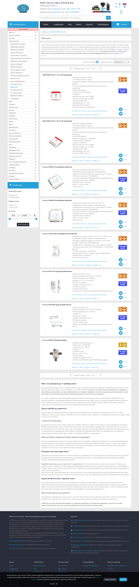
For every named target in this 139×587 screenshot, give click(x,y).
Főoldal (45, 24)
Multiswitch (14, 87)
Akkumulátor (13, 147)
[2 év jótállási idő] (122, 77)
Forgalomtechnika (14, 164)
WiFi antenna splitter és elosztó (19, 75)
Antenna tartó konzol (16, 52)
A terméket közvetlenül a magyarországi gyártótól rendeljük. (90, 111)
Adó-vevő (12, 32)
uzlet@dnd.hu (57, 9)
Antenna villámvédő (16, 64)
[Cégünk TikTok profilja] (119, 7)
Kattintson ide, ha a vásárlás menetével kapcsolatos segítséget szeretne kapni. (101, 526)
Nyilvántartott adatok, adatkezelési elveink (30, 541)
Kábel (10, 101)
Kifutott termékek (14, 179)
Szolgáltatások (59, 24)
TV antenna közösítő (16, 90)
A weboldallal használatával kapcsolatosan (29, 544)
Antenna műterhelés (16, 72)
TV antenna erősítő (16, 93)
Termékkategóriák (19, 24)
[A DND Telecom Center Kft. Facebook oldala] (116, 4)
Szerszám (11, 110)
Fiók (35, 569)
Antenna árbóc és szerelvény (18, 55)
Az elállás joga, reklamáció (86, 533)
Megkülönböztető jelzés (16, 153)
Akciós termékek (23, 29)
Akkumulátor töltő (14, 150)
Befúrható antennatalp (17, 49)
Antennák (12, 38)
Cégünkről (89, 24)
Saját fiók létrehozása (40, 565)
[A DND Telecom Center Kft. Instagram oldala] (116, 7)
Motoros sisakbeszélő (15, 136)
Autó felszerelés (13, 139)
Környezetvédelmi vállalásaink (117, 565)
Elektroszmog (13, 118)
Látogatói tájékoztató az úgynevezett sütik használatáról (32, 548)
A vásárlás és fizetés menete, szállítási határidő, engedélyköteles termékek (100, 530)
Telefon (11, 121)
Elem (10, 144)
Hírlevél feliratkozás (23, 224)
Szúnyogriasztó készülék (16, 173)
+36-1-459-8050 (72, 12)
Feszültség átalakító (15, 141)
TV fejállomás (14, 98)
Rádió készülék (13, 127)
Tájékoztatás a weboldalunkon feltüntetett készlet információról (97, 537)
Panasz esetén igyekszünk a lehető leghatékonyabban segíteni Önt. (101, 541)
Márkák (78, 24)
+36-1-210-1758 (73, 8)
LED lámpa (12, 167)
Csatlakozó (12, 104)
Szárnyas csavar (15, 78)
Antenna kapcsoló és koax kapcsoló (20, 58)
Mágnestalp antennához (17, 47)
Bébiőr (11, 124)
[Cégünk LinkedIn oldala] (124, 7)
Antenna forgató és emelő (17, 70)
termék (124, 24)
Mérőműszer (12, 113)
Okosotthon (12, 170)
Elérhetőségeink (103, 24)
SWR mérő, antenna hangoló (18, 61)
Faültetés (110, 569)
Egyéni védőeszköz (14, 133)
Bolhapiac (12, 176)
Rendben (123, 579)
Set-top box (12, 130)
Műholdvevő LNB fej (16, 95)
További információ (110, 579)
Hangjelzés (12, 159)
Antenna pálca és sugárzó (17, 44)
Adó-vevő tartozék (14, 35)
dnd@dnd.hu (56, 12)
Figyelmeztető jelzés (15, 156)
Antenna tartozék (14, 41)
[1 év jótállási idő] (122, 343)
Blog (69, 24)
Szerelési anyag (13, 107)
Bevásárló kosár (38, 572)
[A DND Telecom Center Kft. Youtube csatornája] (120, 4)
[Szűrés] (34, 215)
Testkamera (12, 116)
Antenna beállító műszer (17, 81)
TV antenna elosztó (16, 84)
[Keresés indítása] (108, 18)
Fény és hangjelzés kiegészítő (17, 162)
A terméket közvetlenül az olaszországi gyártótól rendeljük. (89, 190)
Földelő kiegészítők (16, 67)
